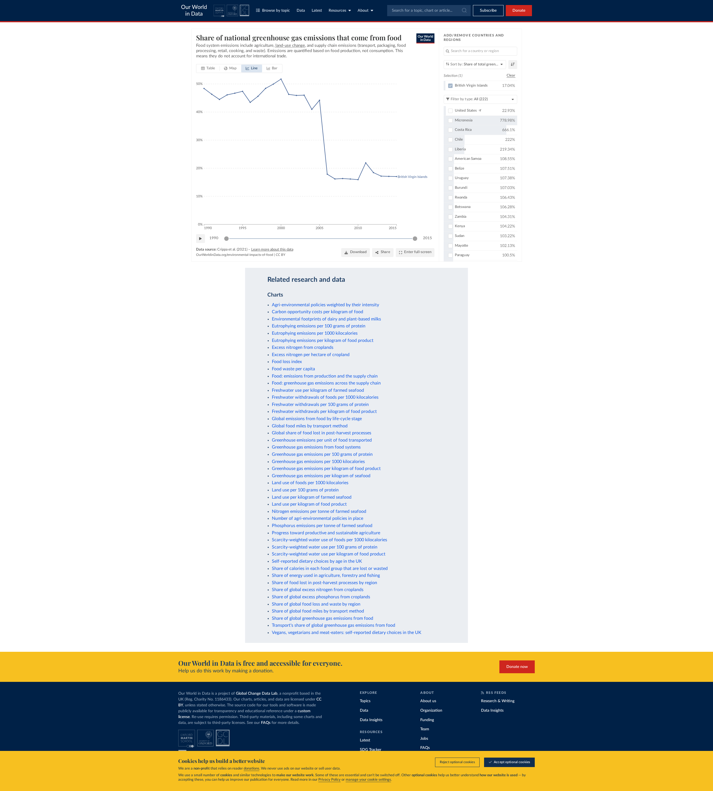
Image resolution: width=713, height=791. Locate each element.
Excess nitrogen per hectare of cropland (311, 354)
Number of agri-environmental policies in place (317, 518)
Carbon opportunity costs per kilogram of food (317, 312)
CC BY (280, 254)
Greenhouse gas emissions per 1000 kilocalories (318, 461)
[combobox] (429, 10)
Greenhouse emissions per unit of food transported (322, 440)
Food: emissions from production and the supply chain (325, 376)
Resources (337, 11)
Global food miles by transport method (310, 426)
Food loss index (287, 361)
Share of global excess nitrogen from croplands (317, 589)
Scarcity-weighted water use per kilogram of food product (328, 554)
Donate (518, 11)
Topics (365, 701)
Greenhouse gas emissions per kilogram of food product (326, 468)
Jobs (424, 739)
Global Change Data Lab (256, 694)
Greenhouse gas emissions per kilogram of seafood (321, 476)
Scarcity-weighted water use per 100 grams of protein (324, 547)
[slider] (226, 238)
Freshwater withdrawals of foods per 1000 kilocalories (325, 397)
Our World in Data (194, 10)
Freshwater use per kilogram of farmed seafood (318, 390)
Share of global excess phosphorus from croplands (321, 597)
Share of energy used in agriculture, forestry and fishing (326, 575)
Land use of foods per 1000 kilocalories (310, 483)
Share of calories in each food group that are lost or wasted (330, 568)
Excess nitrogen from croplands (302, 347)
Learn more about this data (272, 249)
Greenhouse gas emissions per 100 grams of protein (322, 454)
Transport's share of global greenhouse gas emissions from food (333, 625)
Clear (511, 75)
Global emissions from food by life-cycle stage (317, 419)
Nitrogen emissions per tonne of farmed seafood (319, 511)
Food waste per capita (293, 369)
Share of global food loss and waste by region (316, 604)
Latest (317, 11)
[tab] (208, 68)
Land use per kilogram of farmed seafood (311, 497)
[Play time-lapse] (200, 238)
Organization (431, 710)
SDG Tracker (370, 750)
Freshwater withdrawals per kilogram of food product (324, 411)
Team (424, 729)
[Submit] (463, 10)
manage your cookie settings (368, 780)
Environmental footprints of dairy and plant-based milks (326, 319)
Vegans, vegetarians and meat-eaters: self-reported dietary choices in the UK (346, 632)
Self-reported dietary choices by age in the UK (317, 561)
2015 (427, 238)
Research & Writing (497, 701)
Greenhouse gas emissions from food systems (316, 447)
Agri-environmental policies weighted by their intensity (325, 305)
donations (251, 768)
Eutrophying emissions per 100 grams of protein (318, 326)
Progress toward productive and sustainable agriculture (326, 533)
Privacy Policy (329, 780)
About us (428, 701)
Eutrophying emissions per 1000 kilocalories (315, 333)
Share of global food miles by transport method (318, 611)
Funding (427, 720)
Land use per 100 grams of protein (305, 490)
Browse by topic (276, 11)
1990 (213, 238)
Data (301, 11)
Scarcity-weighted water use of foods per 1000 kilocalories (329, 540)
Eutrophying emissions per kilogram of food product (322, 340)
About (363, 11)
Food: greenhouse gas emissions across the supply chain (326, 383)
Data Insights (371, 720)
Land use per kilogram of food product (309, 504)
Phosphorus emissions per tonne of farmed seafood (322, 525)
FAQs (265, 723)
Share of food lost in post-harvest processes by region (324, 583)
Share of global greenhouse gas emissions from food (322, 618)
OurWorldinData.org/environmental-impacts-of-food (234, 254)
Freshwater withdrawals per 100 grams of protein (320, 404)
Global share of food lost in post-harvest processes (321, 433)
